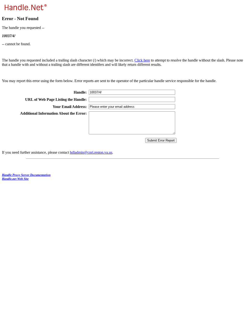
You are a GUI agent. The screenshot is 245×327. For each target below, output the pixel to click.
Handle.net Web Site (15, 178)
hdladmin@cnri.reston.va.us (91, 152)
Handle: (80, 92)
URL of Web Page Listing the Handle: (56, 99)
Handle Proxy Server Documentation (26, 175)
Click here (142, 60)
